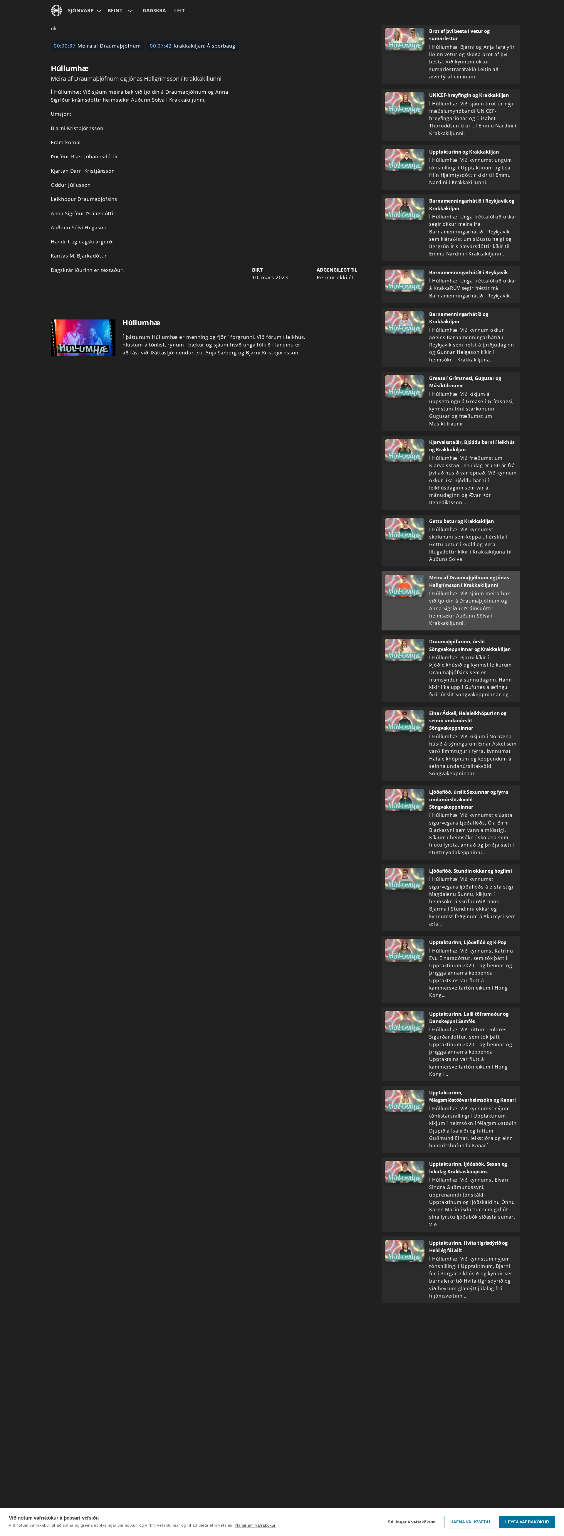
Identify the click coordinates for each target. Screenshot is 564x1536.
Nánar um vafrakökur (255, 1525)
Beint (115, 10)
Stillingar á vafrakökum (411, 1522)
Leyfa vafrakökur (527, 1522)
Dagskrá (154, 10)
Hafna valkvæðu (470, 1522)
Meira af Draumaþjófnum (97, 45)
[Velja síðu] (98, 10)
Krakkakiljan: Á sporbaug (192, 45)
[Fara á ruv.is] (56, 10)
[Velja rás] (129, 10)
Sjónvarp (81, 10)
